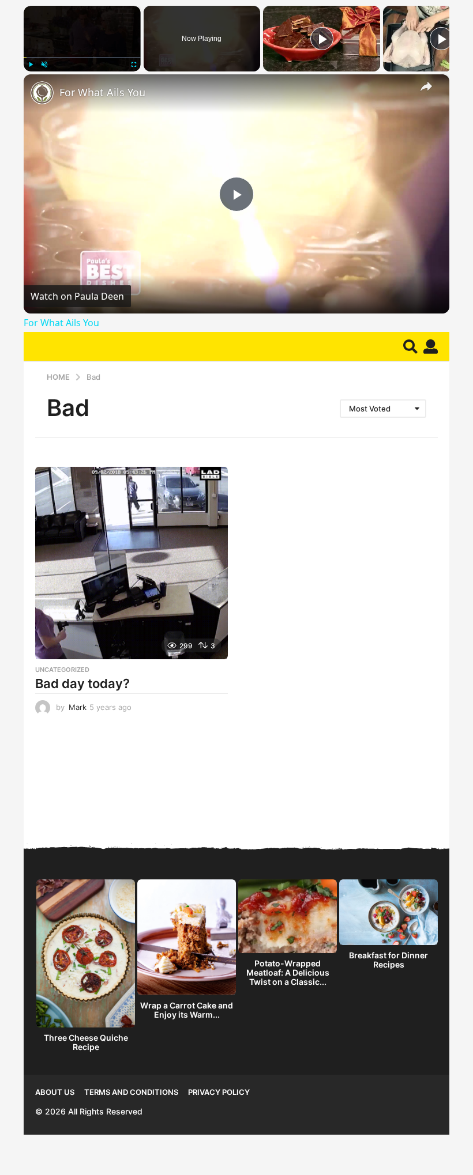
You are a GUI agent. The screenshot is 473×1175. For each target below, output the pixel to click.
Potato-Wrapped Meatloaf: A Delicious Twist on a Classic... (287, 972)
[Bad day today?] (131, 563)
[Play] (30, 64)
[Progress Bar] (82, 57)
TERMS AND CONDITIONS (131, 1092)
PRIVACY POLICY (219, 1092)
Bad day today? (82, 683)
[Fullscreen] (134, 64)
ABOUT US (54, 1092)
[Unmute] (44, 64)
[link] (42, 92)
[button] (410, 346)
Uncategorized (62, 669)
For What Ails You (102, 92)
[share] (426, 86)
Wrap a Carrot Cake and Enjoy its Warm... (186, 1009)
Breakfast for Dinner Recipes (388, 959)
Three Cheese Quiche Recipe (86, 1042)
